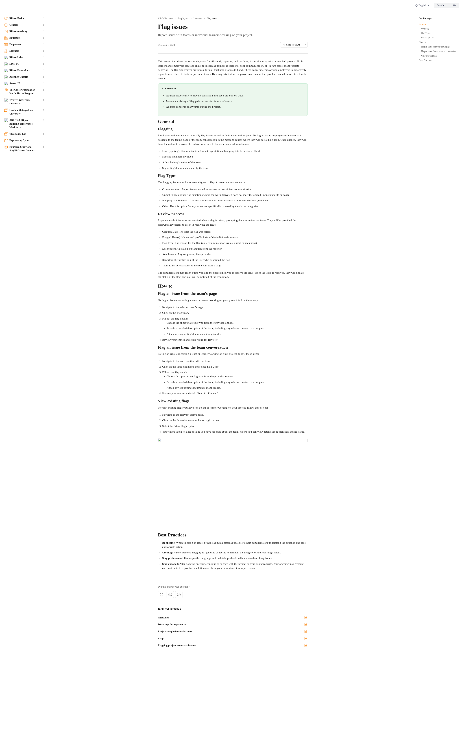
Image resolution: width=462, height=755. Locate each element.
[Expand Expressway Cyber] (43, 140)
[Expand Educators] (43, 37)
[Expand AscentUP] (43, 83)
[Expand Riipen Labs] (43, 57)
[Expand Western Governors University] (43, 100)
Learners (197, 18)
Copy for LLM (293, 45)
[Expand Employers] (43, 44)
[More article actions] (305, 45)
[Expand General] (43, 24)
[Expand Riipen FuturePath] (43, 70)
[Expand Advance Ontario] (43, 76)
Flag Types (425, 33)
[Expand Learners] (43, 50)
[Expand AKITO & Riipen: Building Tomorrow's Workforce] (43, 120)
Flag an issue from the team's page (435, 47)
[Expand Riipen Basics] (43, 18)
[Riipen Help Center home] (3, 5)
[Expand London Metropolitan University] (43, 110)
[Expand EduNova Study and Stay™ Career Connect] (43, 147)
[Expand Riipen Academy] (43, 31)
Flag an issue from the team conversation (438, 51)
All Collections (165, 18)
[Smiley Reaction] (178, 594)
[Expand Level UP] (43, 63)
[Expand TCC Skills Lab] (43, 134)
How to (422, 42)
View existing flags (429, 56)
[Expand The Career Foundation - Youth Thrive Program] (43, 89)
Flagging (425, 28)
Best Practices (425, 60)
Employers (183, 18)
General (422, 24)
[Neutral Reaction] (170, 594)
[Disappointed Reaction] (161, 594)
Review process (428, 37)
